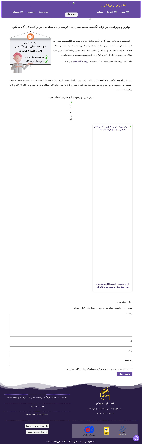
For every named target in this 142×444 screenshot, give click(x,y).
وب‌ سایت (128, 360)
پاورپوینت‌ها (43, 12)
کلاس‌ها (110, 12)
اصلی (123, 12)
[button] (71, 15)
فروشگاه (16, 12)
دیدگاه (129, 314)
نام (131, 341)
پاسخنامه (31, 12)
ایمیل (130, 351)
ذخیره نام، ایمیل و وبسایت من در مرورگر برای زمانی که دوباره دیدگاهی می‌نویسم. (98, 369)
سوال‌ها (100, 12)
